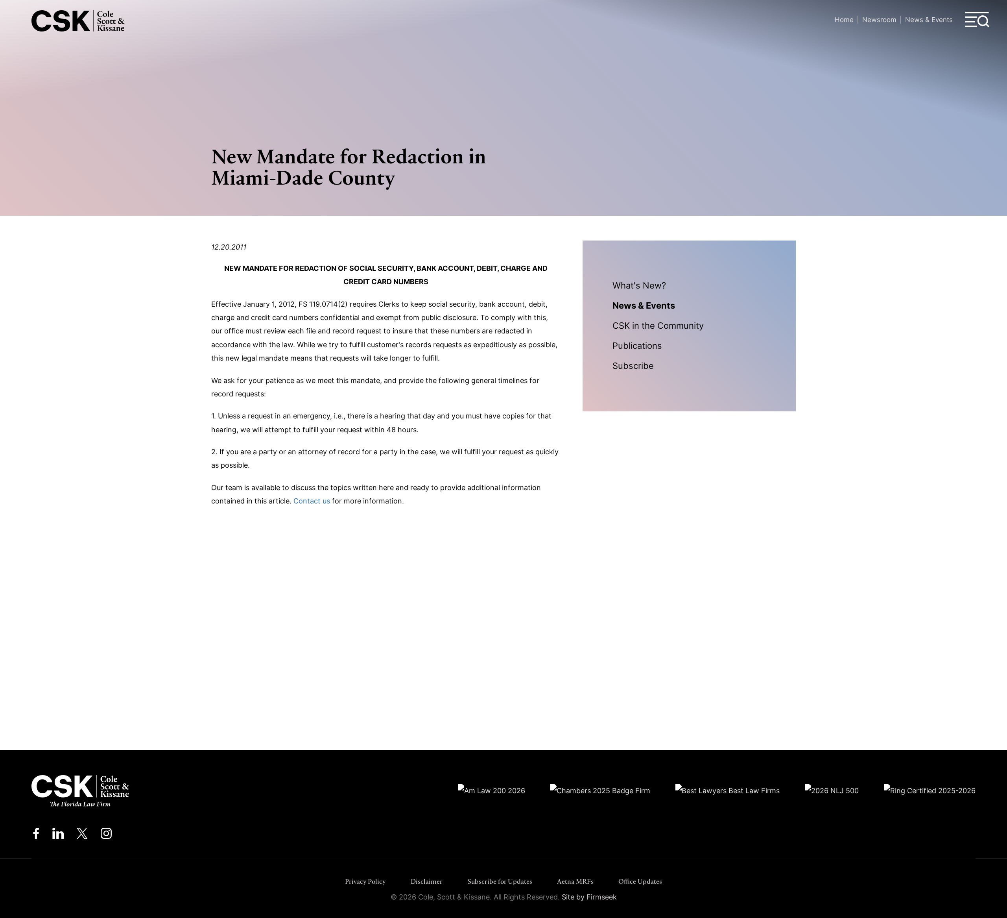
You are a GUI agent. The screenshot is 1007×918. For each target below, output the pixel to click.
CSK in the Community (658, 325)
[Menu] (977, 19)
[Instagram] (106, 835)
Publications (637, 346)
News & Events (929, 19)
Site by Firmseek (589, 897)
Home (844, 19)
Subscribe (633, 366)
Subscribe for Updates (500, 881)
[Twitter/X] (82, 835)
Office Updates (640, 881)
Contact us (311, 501)
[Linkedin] (58, 835)
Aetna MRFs (575, 881)
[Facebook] (36, 835)
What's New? (639, 285)
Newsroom (879, 19)
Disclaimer (427, 881)
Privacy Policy (365, 881)
